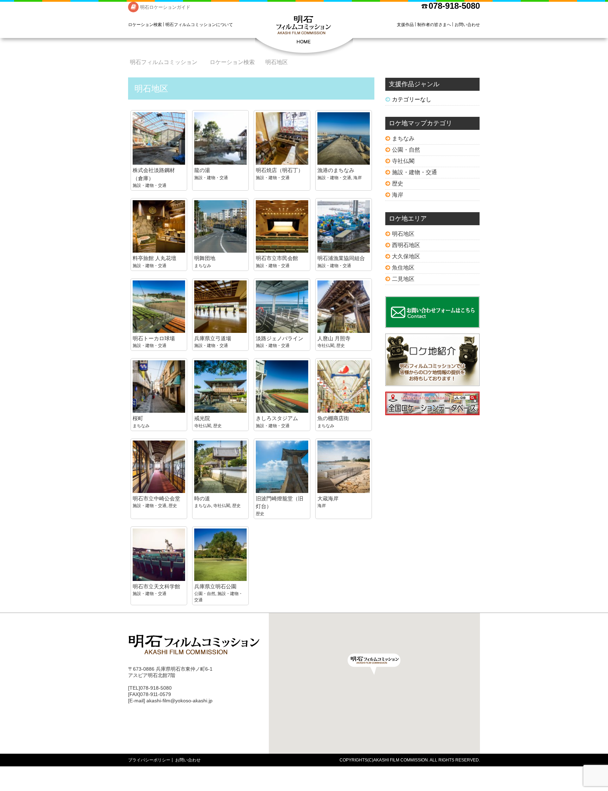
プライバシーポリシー (149, 760)
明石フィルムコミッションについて (199, 24)
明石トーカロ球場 (154, 338)
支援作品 (405, 24)
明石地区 (403, 234)
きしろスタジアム (277, 418)
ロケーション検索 (145, 24)
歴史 (340, 345)
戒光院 (202, 418)
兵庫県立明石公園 (215, 586)
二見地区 (403, 279)
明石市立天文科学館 (156, 586)
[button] (374, 664)
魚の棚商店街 (333, 418)
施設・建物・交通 (149, 185)
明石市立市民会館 (277, 258)
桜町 (138, 418)
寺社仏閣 (325, 345)
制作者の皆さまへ (434, 24)
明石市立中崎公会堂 (156, 498)
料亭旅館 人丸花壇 (154, 258)
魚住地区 (403, 268)
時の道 (202, 498)
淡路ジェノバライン (279, 338)
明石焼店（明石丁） (279, 170)
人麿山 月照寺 (333, 338)
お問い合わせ (467, 24)
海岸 (357, 177)
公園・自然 (204, 593)
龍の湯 (202, 170)
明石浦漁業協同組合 (341, 258)
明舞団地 (204, 258)
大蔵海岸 (327, 498)
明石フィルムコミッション (304, 35)
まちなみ (202, 265)
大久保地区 (406, 256)
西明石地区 (406, 245)
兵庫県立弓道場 (212, 338)
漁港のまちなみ (335, 170)
